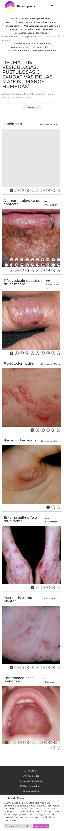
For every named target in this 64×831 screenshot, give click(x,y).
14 (17, 265)
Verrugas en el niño (18, 50)
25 (22, 270)
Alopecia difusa (42, 47)
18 (38, 265)
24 (17, 270)
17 (33, 265)
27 (33, 270)
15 (22, 265)
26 (27, 270)
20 (48, 265)
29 (43, 270)
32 (59, 270)
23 (12, 270)
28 (38, 270)
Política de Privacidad (30, 781)
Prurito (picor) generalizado (35, 18)
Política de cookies (30, 786)
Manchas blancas (46, 22)
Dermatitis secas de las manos (30, 33)
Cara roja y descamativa (20, 29)
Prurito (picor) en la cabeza (20, 22)
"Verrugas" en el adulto (44, 50)
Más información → (50, 124)
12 (6, 265)
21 (53, 265)
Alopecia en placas (21, 47)
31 (53, 270)
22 (59, 265)
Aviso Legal (30, 770)
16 (27, 265)
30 (48, 270)
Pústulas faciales (44, 29)
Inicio (14, 18)
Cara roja (53, 26)
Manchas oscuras (13, 26)
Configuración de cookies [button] (18, 826)
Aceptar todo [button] (41, 826)
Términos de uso (30, 775)
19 (43, 265)
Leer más (32, 107)
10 (59, 190)
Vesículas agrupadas (35, 26)
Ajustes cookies (30, 791)
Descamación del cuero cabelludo (31, 43)
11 (58, 260)
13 (12, 265)
